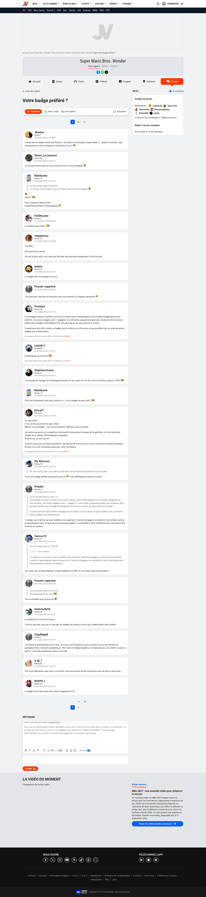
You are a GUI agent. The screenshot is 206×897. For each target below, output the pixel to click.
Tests (81, 81)
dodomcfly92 (42, 609)
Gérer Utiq (149, 875)
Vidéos (113, 4)
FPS (108, 10)
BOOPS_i (39, 681)
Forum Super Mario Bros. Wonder (79, 53)
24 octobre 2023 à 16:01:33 (45, 466)
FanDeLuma (41, 215)
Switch (72, 10)
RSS (107, 879)
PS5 (29, 10)
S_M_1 (38, 660)
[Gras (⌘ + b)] (25, 750)
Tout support (94, 66)
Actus (59, 81)
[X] (52, 859)
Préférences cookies (167, 875)
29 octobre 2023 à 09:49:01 (45, 686)
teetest (38, 266)
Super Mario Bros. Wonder (40, 53)
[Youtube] (67, 859)
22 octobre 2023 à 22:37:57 (45, 272)
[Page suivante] (78, 701)
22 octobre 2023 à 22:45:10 (45, 290)
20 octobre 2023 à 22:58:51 (45, 161)
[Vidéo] (75, 750)
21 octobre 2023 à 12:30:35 (45, 241)
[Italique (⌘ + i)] (30, 750)
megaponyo (41, 235)
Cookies (137, 875)
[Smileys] (67, 750)
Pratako (39, 486)
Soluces (151, 81)
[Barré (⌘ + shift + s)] (38, 750)
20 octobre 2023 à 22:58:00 (45, 138)
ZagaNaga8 (41, 634)
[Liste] (44, 750)
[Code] (56, 750)
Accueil (25, 53)
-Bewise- (39, 132)
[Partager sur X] (106, 72)
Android (86, 10)
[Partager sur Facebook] (98, 72)
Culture (99, 4)
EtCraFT (39, 410)
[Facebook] (45, 859)
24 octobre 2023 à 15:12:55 (45, 396)
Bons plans (69, 4)
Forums (126, 4)
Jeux (34, 4)
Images (127, 81)
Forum (174, 81)
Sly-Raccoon (42, 461)
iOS (79, 10)
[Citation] (52, 750)
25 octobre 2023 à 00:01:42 (45, 584)
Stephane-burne (44, 370)
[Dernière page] (84, 701)
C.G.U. (75, 875)
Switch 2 (51, 10)
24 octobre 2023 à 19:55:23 (45, 492)
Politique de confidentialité (117, 875)
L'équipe (42, 875)
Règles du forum (169, 117)
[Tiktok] (81, 859)
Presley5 (39, 306)
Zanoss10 (40, 536)
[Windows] (155, 859)
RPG (102, 10)
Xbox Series (39, 10)
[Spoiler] (60, 750)
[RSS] (74, 859)
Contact (31, 875)
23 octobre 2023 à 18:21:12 (45, 312)
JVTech (85, 4)
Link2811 (40, 345)
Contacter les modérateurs (147, 117)
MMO (95, 10)
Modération (96, 875)
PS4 (59, 10)
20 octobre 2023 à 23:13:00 (45, 181)
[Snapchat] (95, 859)
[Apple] (148, 859)
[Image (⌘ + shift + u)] (71, 750)
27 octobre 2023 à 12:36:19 (45, 640)
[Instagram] (59, 859)
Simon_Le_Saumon (45, 155)
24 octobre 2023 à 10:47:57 (45, 351)
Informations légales (59, 875)
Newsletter (96, 879)
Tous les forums (58, 53)
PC (24, 10)
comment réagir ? (54, 722)
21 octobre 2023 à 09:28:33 (45, 221)
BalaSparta (40, 175)
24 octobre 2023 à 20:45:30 (45, 541)
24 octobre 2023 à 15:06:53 (45, 375)
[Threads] (88, 859)
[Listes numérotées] (48, 750)
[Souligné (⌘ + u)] (34, 750)
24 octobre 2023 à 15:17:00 (45, 416)
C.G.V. (84, 875)
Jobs (114, 879)
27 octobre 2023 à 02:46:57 (45, 614)
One (65, 10)
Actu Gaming (50, 4)
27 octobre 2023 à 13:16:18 (45, 666)
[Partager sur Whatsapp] (102, 72)
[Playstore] (141, 859)
